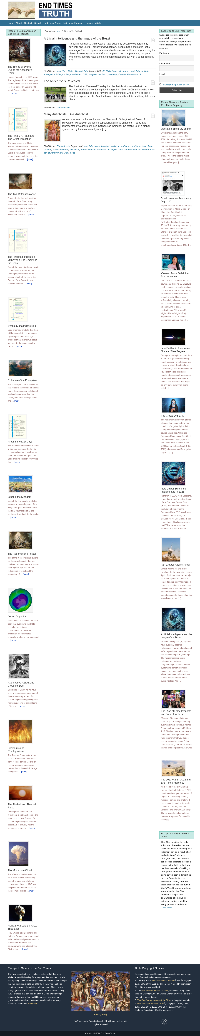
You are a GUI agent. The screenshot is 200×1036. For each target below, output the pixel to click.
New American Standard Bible (150, 1003)
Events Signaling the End (22, 326)
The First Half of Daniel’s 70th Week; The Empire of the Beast (22, 260)
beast (97, 146)
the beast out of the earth (93, 149)
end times (77, 74)
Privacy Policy (100, 1014)
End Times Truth (47, 11)
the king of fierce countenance (122, 149)
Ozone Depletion (17, 616)
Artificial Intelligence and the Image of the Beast (77, 38)
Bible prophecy (63, 74)
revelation (74, 149)
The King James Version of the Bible (153, 1000)
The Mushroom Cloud (20, 870)
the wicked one (67, 153)
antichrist (135, 71)
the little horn (144, 149)
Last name (164, 63)
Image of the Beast (97, 74)
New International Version (163, 980)
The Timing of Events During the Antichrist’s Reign (20, 69)
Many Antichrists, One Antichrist (66, 114)
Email (162, 74)
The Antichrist (81, 71)
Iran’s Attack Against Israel (175, 564)
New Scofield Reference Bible (154, 990)
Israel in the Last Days (20, 441)
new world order (60, 149)
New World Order (65, 71)
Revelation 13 (134, 74)
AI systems (124, 71)
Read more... (167, 907)
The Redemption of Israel (22, 553)
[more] (15, 93)
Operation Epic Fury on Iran (176, 128)
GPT (85, 74)
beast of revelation (110, 146)
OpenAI (122, 74)
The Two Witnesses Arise (22, 194)
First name (164, 53)
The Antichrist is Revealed (62, 81)
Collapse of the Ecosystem (22, 380)
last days (112, 74)
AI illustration (112, 71)
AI (103, 71)
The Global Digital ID (172, 415)
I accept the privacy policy (176, 84)
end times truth (139, 146)
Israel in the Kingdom (19, 497)
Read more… (34, 1003)
